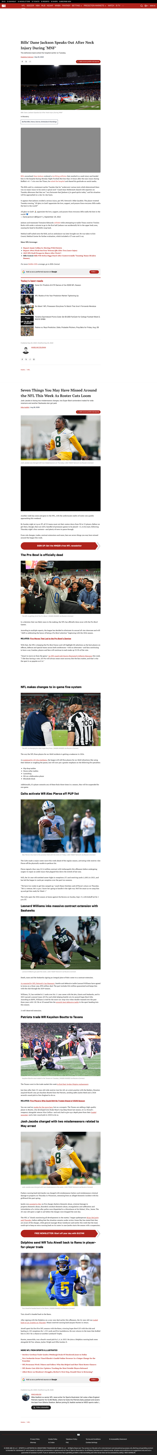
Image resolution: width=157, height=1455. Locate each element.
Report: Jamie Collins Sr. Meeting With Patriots (42, 248)
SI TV (118, 6)
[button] (77, 5)
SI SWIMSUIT (11, 1)
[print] (33, 359)
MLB (43, 6)
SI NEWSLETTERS (24, 1)
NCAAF (50, 6)
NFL (23, 6)
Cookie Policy (52, 1439)
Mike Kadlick (25, 407)
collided (57, 222)
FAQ (67, 1442)
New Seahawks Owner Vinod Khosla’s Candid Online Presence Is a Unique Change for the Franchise (58, 1359)
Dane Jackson (38, 176)
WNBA (58, 6)
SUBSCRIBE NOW (65, 1)
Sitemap (33, 1442)
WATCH (111, 6)
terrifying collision (59, 176)
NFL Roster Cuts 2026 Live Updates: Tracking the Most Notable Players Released (55, 1368)
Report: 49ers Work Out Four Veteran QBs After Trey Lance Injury (50, 250)
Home (23, 370)
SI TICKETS (35, 1)
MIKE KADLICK (36, 1394)
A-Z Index (51, 1442)
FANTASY (66, 6)
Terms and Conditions (93, 1439)
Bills (22, 176)
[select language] (146, 6)
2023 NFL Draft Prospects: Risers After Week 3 (42, 253)
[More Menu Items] (123, 6)
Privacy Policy (35, 1439)
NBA (38, 6)
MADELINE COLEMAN (38, 347)
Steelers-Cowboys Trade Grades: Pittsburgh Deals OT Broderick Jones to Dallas (54, 1354)
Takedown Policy (71, 1439)
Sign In (152, 6)
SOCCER (30, 6)
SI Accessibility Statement (118, 1439)
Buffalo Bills (33, 264)
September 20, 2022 (53, 217)
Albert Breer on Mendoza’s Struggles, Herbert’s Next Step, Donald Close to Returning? (57, 1372)
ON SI (4, 1)
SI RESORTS (45, 1)
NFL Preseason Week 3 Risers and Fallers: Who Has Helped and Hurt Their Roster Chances (59, 1364)
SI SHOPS (54, 1)
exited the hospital (57, 181)
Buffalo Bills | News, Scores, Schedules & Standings (39, 122)
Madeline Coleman (27, 57)
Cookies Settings (91, 1442)
